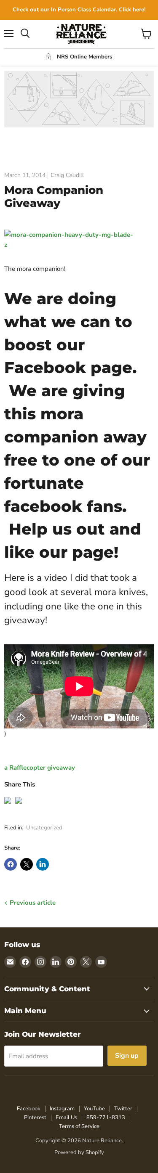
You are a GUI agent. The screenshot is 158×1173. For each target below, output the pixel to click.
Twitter (123, 1108)
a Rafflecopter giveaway (39, 767)
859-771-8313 (105, 1117)
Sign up (127, 1055)
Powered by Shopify (79, 1152)
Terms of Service (79, 1126)
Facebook (28, 1108)
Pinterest (35, 1117)
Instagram (62, 1108)
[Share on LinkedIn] (42, 864)
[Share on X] (26, 864)
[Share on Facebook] (10, 864)
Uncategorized (44, 827)
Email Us (66, 1117)
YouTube (94, 1108)
